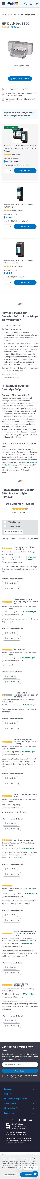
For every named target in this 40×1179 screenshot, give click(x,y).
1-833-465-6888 (21, 1132)
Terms (4, 1155)
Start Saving (20, 1071)
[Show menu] (3, 4)
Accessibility (29, 1155)
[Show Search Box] (25, 4)
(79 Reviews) (15, 27)
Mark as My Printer (21, 78)
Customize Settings (10, 1175)
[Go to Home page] (12, 4)
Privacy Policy (11, 1077)
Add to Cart (25, 171)
